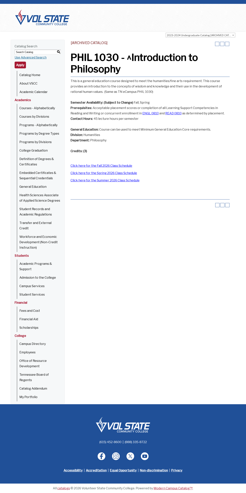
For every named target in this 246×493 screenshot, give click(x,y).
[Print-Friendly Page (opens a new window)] (222, 44)
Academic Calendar (33, 92)
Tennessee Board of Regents (34, 377)
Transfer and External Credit (35, 225)
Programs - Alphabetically (38, 125)
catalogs (63, 488)
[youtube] (145, 456)
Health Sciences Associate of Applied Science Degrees (39, 197)
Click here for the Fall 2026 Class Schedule (101, 166)
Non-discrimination (154, 470)
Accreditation (96, 470)
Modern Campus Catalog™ (173, 488)
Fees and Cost (29, 311)
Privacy (176, 470)
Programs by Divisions (35, 142)
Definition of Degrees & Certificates (36, 161)
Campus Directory (32, 344)
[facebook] (101, 456)
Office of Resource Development (33, 363)
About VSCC (28, 83)
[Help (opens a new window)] (227, 44)
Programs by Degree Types (39, 133)
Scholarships (28, 328)
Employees (27, 352)
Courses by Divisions (34, 116)
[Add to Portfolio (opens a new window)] (217, 44)
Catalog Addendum (33, 388)
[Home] (42, 17)
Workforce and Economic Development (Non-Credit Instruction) (38, 242)
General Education (33, 187)
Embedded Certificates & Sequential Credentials (37, 175)
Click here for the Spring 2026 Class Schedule (104, 173)
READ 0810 (173, 113)
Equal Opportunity (123, 470)
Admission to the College (37, 277)
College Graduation (33, 150)
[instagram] (116, 456)
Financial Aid (28, 319)
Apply (20, 65)
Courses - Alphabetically (37, 108)
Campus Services (32, 286)
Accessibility (73, 470)
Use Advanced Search (31, 57)
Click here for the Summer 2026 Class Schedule (105, 180)
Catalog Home (29, 75)
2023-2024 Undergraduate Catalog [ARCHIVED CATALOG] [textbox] (201, 35)
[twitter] (130, 456)
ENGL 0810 (150, 113)
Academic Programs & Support (35, 266)
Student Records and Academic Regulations (35, 211)
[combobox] (200, 35)
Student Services (32, 294)
